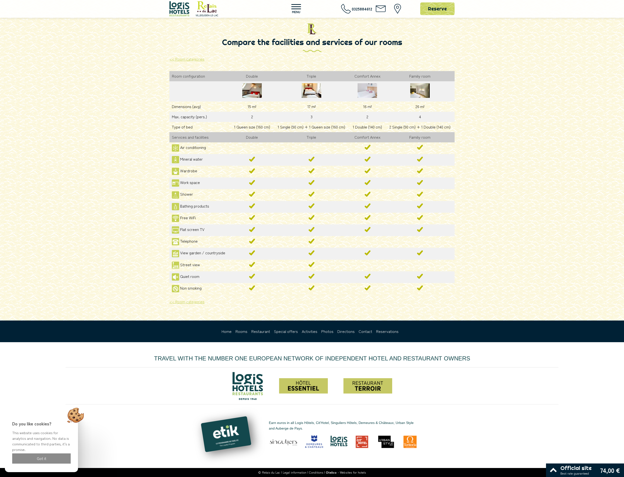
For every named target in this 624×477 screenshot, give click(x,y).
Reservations (387, 331)
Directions (346, 331)
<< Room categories (187, 59)
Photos (327, 331)
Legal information (294, 472)
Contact (365, 331)
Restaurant (260, 331)
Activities (309, 331)
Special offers (286, 331)
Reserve (437, 9)
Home (227, 331)
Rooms (241, 331)
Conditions (316, 472)
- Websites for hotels (346, 472)
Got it (41, 458)
